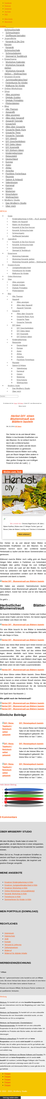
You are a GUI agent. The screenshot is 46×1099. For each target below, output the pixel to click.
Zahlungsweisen (11, 947)
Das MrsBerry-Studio (16, 203)
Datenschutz (9, 936)
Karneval (10, 185)
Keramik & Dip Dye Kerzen (14, 43)
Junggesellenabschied (16, 79)
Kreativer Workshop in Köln (15, 888)
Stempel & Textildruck (16, 56)
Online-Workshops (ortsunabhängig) (19, 891)
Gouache (10, 124)
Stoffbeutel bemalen (15, 35)
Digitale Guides (13, 97)
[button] (6, 790)
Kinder (10, 216)
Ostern (9, 188)
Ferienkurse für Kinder (17, 82)
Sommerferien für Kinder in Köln (17, 899)
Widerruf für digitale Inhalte (15, 953)
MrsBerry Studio (12, 200)
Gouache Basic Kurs (16, 129)
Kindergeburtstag (14, 153)
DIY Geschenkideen (15, 141)
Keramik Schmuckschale (12, 28)
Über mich (11, 206)
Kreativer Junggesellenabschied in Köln (20, 885)
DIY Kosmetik (12, 147)
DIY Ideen (11, 138)
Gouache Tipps (13, 132)
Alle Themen (12, 109)
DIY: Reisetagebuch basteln (31, 723)
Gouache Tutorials (15, 135)
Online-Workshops (13, 88)
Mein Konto (8, 19)
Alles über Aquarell (15, 118)
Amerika (10, 170)
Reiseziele (11, 156)
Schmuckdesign (13, 53)
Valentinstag (12, 182)
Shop (7, 91)
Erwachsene (10, 59)
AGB (6, 939)
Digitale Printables (14, 100)
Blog (6, 106)
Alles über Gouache (15, 126)
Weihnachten (12, 197)
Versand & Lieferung (12, 945)
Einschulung (12, 194)
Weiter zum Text (12, 471)
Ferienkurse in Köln (12, 897)
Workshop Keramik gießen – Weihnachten (15, 72)
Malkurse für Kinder (15, 85)
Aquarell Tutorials (14, 121)
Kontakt (7, 942)
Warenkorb (8, 22)
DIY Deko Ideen (13, 144)
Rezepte (10, 176)
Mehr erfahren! (24, 534)
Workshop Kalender (15, 62)
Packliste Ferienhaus (16, 173)
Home (15, 403)
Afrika (8, 168)
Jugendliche (10, 38)
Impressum (9, 933)
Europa (9, 162)
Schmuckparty (13, 32)
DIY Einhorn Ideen (15, 150)
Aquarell (10, 112)
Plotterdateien (12, 103)
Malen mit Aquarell (20, 222)
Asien (8, 165)
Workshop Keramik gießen (14, 66)
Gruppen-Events (12, 77)
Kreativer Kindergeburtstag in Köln (18, 882)
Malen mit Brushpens (21, 225)
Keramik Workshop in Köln (15, 894)
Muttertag (10, 191)
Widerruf (8, 950)
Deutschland (12, 159)
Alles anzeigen (13, 94)
